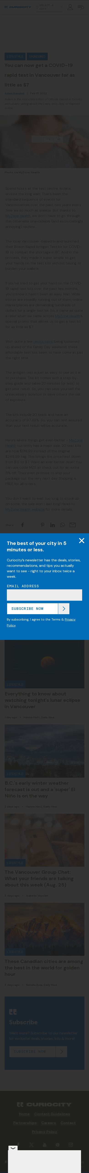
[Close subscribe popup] (81, 540)
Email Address (23, 586)
